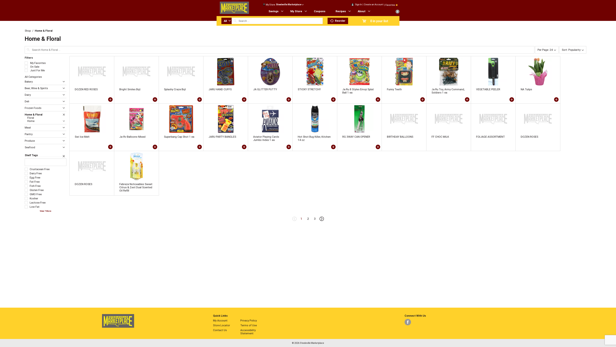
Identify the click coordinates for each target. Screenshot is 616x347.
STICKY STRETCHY (309, 89)
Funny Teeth (394, 89)
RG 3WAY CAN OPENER (356, 136)
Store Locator (221, 325)
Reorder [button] (340, 20)
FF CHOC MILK (440, 136)
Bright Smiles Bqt (130, 89)
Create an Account (373, 4)
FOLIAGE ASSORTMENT (490, 136)
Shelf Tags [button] (31, 155)
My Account (220, 320)
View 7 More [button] (45, 211)
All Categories (33, 76)
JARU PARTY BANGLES (222, 136)
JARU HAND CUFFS (220, 89)
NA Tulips (526, 89)
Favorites (390, 5)
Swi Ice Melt (82, 136)
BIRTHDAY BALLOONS (400, 136)
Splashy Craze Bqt (175, 89)
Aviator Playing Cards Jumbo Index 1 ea (266, 138)
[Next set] (321, 218)
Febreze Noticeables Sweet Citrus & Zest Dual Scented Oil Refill (135, 187)
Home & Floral (43, 30)
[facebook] (397, 11)
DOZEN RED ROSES (86, 89)
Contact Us (220, 330)
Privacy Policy (248, 320)
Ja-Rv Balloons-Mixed (132, 136)
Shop (28, 30)
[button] (290, 4)
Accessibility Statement (248, 332)
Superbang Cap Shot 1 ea (179, 136)
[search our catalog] (235, 21)
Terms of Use (248, 325)
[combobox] (226, 21)
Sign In (358, 4)
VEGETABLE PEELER (488, 89)
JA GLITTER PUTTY (265, 89)
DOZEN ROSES (529, 136)
